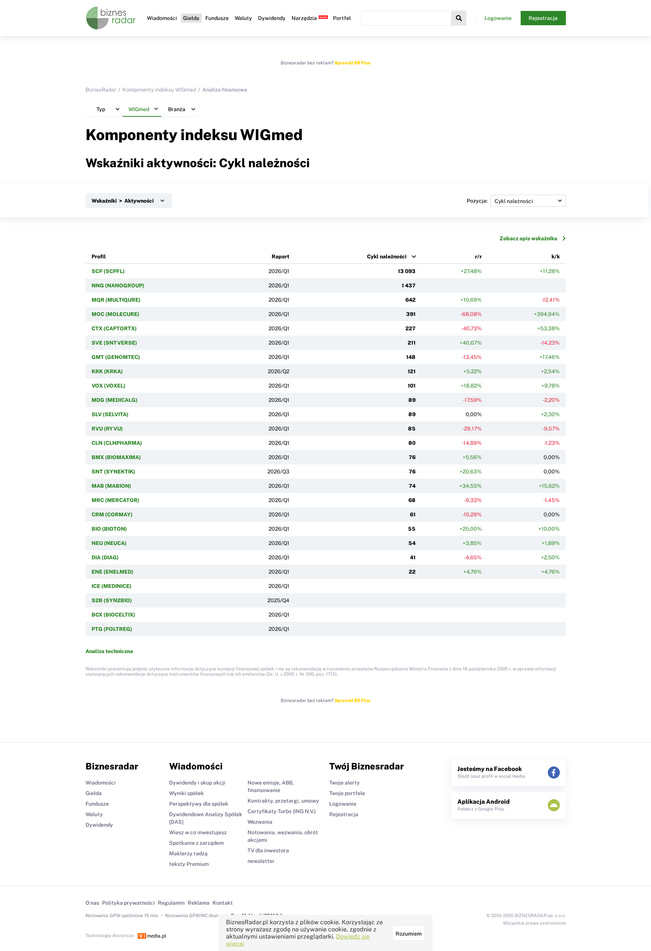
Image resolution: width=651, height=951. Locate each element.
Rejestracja (543, 18)
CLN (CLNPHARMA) (117, 443)
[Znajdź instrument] (458, 18)
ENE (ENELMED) (112, 572)
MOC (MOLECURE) (115, 314)
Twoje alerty (344, 783)
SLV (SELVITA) (110, 414)
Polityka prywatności (128, 903)
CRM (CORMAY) (112, 514)
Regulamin (171, 903)
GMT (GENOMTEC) (116, 357)
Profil (99, 256)
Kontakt (222, 903)
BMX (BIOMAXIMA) (116, 457)
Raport (280, 256)
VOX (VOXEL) (108, 386)
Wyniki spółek (186, 793)
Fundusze (217, 18)
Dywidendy (272, 18)
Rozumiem (409, 934)
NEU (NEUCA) (109, 543)
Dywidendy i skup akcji (197, 783)
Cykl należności (386, 256)
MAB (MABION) (111, 486)
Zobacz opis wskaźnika (528, 238)
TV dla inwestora (268, 850)
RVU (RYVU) (107, 429)
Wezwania (260, 822)
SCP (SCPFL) (108, 271)
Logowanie (498, 18)
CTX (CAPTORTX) (114, 328)
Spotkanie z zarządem (196, 843)
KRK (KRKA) (107, 371)
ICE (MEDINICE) (111, 586)
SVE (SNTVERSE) (114, 343)
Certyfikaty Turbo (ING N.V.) (282, 811)
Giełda (191, 18)
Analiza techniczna (109, 651)
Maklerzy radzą (188, 853)
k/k (556, 256)
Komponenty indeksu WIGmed (159, 90)
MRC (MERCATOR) (115, 500)
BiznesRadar (101, 90)
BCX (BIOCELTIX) (113, 615)
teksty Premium (189, 864)
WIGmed (271, 134)
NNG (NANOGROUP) (118, 285)
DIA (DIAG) (105, 557)
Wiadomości (162, 18)
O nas (92, 903)
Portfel (342, 18)
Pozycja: (477, 201)
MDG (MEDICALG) (115, 400)
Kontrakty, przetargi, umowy (283, 801)
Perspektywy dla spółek (198, 804)
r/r (478, 256)
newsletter (261, 861)
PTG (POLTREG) (112, 629)
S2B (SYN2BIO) (112, 600)
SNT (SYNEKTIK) (113, 472)
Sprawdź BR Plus (352, 63)
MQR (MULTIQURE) (116, 300)
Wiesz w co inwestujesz (198, 832)
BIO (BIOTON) (109, 529)
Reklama (198, 903)
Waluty (243, 18)
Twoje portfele (347, 793)
